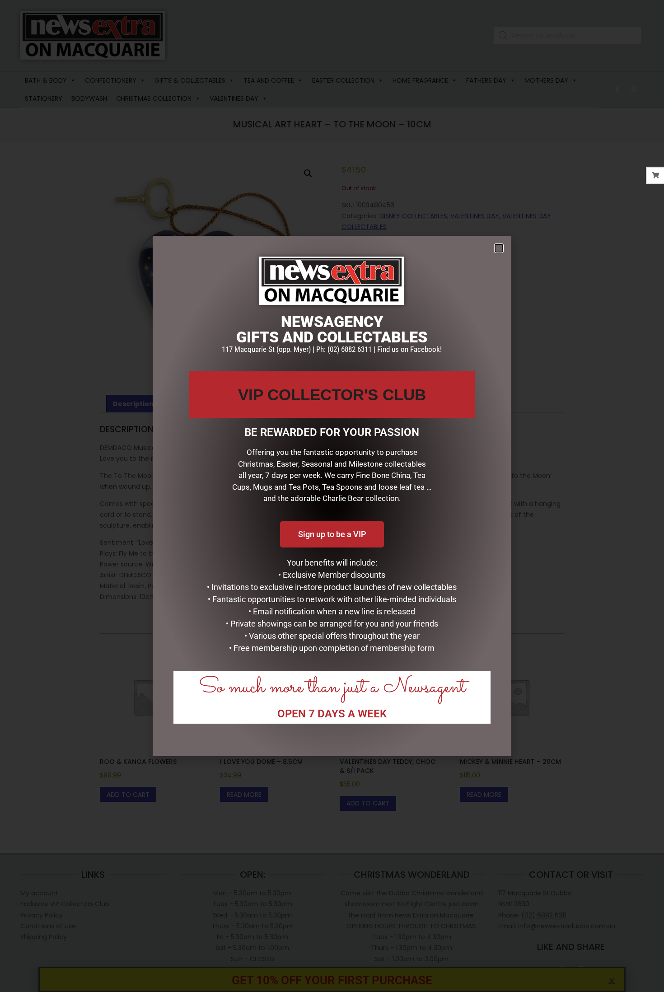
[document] (332, 496)
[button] (499, 248)
